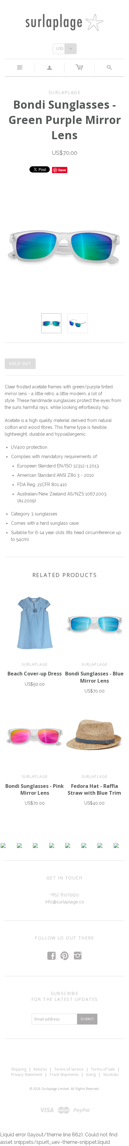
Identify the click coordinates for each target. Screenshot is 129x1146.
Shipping (18, 1069)
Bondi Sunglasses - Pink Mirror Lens (34, 789)
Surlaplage (35, 664)
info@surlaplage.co (64, 901)
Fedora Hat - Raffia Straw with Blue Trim (94, 789)
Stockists (110, 1074)
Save (62, 170)
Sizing (91, 1074)
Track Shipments (64, 1074)
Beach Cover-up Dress (35, 673)
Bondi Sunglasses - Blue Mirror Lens (94, 677)
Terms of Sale (103, 1069)
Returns (40, 1069)
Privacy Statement (26, 1074)
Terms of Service (69, 1069)
